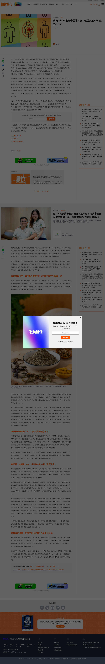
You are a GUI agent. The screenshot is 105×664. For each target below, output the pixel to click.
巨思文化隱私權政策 (68, 342)
